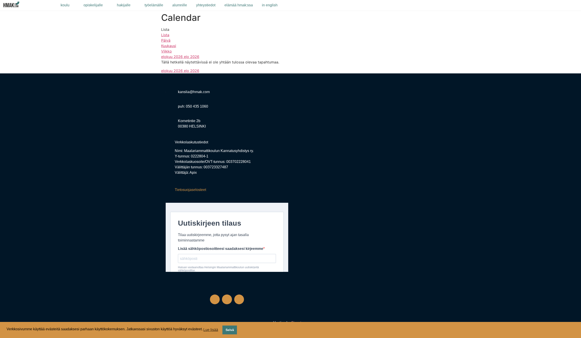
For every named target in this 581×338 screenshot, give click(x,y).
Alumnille (179, 5)
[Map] (354, 137)
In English (270, 5)
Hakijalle (123, 5)
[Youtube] (239, 299)
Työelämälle (154, 5)
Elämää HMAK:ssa (238, 5)
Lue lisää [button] (210, 330)
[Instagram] (227, 299)
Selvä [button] (230, 330)
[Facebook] (215, 299)
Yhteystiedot (205, 5)
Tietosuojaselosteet (190, 190)
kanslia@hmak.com (194, 92)
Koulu (65, 5)
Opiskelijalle (93, 5)
